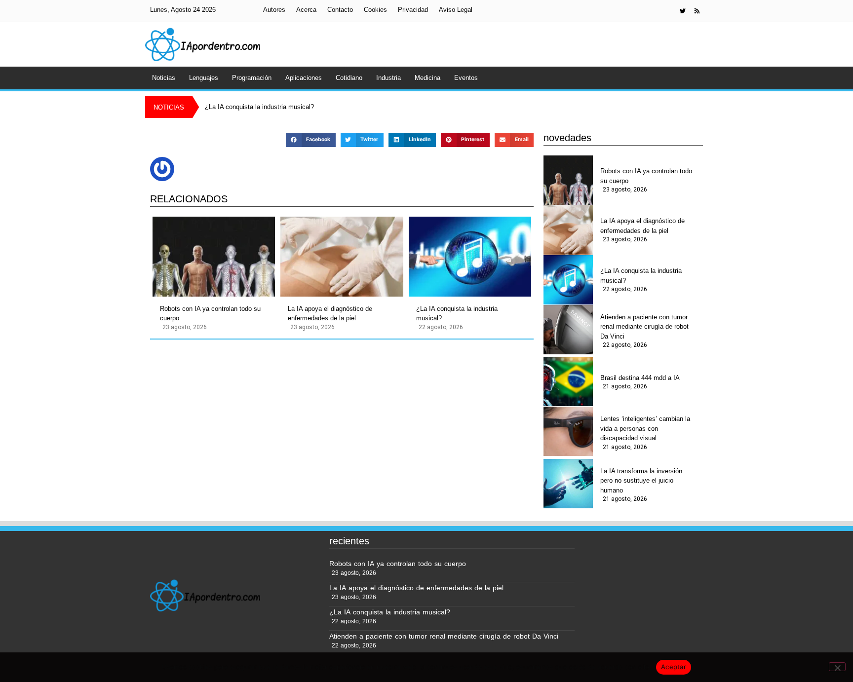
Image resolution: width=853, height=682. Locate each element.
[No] (837, 666)
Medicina (427, 77)
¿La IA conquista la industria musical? (457, 313)
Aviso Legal (455, 9)
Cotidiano (349, 77)
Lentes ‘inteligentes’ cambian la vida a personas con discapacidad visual (645, 428)
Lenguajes (203, 77)
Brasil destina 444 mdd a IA (640, 377)
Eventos (466, 77)
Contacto (340, 9)
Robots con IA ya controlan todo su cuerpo (210, 313)
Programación (251, 77)
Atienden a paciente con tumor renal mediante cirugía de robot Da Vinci (644, 326)
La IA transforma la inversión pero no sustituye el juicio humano (641, 480)
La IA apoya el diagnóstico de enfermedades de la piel (330, 313)
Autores (274, 9)
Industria (388, 77)
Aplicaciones (303, 77)
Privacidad (413, 9)
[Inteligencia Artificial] (202, 44)
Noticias (163, 77)
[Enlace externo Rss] (697, 11)
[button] (310, 140)
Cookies (375, 9)
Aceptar (673, 667)
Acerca (306, 9)
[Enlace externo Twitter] (683, 11)
